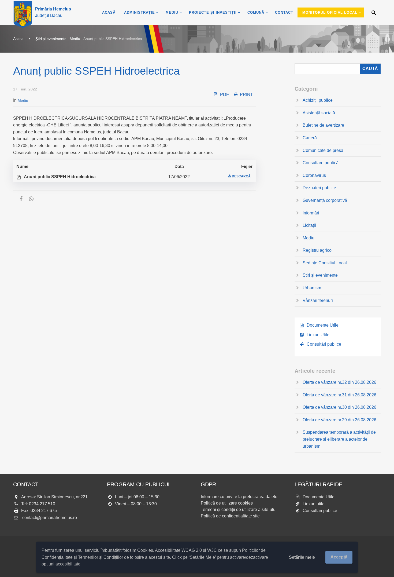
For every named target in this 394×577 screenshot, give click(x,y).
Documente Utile (323, 325)
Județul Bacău (53, 12)
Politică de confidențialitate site (230, 516)
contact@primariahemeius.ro (49, 517)
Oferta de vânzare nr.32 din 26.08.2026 (339, 382)
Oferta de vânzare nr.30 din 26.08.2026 (339, 407)
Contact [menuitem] (284, 12)
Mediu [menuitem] (172, 12)
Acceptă (338, 557)
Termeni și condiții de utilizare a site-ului (239, 509)
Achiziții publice (318, 100)
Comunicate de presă (323, 150)
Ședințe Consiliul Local (325, 263)
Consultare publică (321, 162)
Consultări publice (324, 344)
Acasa (18, 38)
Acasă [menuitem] (109, 12)
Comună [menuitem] (255, 12)
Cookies (145, 550)
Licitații (309, 225)
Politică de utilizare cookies (227, 503)
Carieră (310, 138)
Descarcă (241, 176)
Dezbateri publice (319, 187)
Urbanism (312, 288)
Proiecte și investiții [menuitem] (213, 12)
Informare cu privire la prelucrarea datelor (240, 496)
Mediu (75, 38)
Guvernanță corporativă (325, 200)
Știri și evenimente (50, 38)
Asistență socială (319, 113)
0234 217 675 (44, 510)
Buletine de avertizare (323, 125)
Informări (311, 213)
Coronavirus (314, 175)
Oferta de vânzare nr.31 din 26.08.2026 (339, 395)
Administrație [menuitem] (139, 12)
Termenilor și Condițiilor (100, 557)
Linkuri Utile (318, 335)
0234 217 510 (42, 504)
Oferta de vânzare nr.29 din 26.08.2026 (339, 420)
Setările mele (302, 557)
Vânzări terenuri (318, 300)
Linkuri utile (314, 504)
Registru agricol (318, 250)
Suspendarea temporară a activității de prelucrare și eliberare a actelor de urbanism (339, 439)
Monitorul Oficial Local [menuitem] (329, 12)
